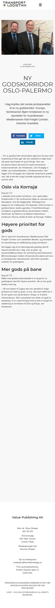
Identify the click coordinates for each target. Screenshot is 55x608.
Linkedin (29, 142)
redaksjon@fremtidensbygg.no (27, 562)
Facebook (21, 136)
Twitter (38, 136)
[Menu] (40, 5)
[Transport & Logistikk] (14, 4)
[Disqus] (27, 359)
